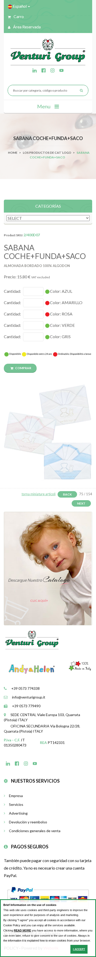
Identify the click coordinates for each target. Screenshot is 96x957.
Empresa (16, 795)
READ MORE (22, 930)
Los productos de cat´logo (47, 153)
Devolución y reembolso (28, 822)
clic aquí (38, 601)
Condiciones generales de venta (34, 831)
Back (67, 494)
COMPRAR (23, 368)
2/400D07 (32, 235)
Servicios (16, 804)
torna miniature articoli (39, 494)
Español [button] (19, 6)
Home (12, 153)
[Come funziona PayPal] (48, 896)
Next (81, 503)
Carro (18, 16)
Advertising (18, 813)
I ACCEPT (79, 949)
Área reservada (26, 26)
